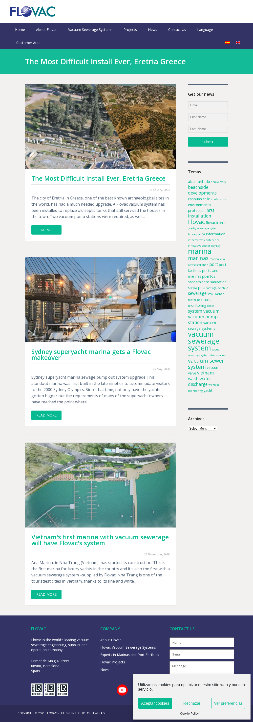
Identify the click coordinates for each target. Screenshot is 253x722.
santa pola (196, 287)
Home (20, 29)
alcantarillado (199, 181)
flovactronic (215, 222)
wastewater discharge (199, 381)
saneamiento (198, 281)
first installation (201, 213)
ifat (203, 234)
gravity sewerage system (203, 228)
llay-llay (215, 245)
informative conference (204, 240)
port (213, 264)
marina (199, 251)
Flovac (196, 222)
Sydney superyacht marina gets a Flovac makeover (91, 354)
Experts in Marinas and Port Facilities (129, 654)
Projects (130, 29)
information (215, 233)
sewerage (197, 293)
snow (210, 305)
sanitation (218, 281)
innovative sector (199, 245)
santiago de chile (217, 288)
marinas (198, 258)
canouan (195, 198)
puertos (208, 276)
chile (206, 198)
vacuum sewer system (206, 363)
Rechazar (191, 703)
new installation (198, 265)
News (152, 29)
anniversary (218, 182)
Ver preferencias (228, 703)
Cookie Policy (189, 713)
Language (205, 29)
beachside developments (202, 190)
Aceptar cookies (155, 703)
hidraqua (194, 234)
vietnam (205, 373)
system (195, 311)
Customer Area (28, 42)
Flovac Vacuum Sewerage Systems (128, 647)
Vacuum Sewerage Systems (90, 29)
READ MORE (46, 229)
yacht (208, 390)
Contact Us (177, 29)
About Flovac (46, 29)
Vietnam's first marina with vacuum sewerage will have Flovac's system (100, 540)
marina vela (217, 259)
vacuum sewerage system (203, 340)
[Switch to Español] (227, 42)
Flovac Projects (112, 662)
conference (219, 199)
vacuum (211, 311)
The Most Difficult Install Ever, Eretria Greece (98, 178)
